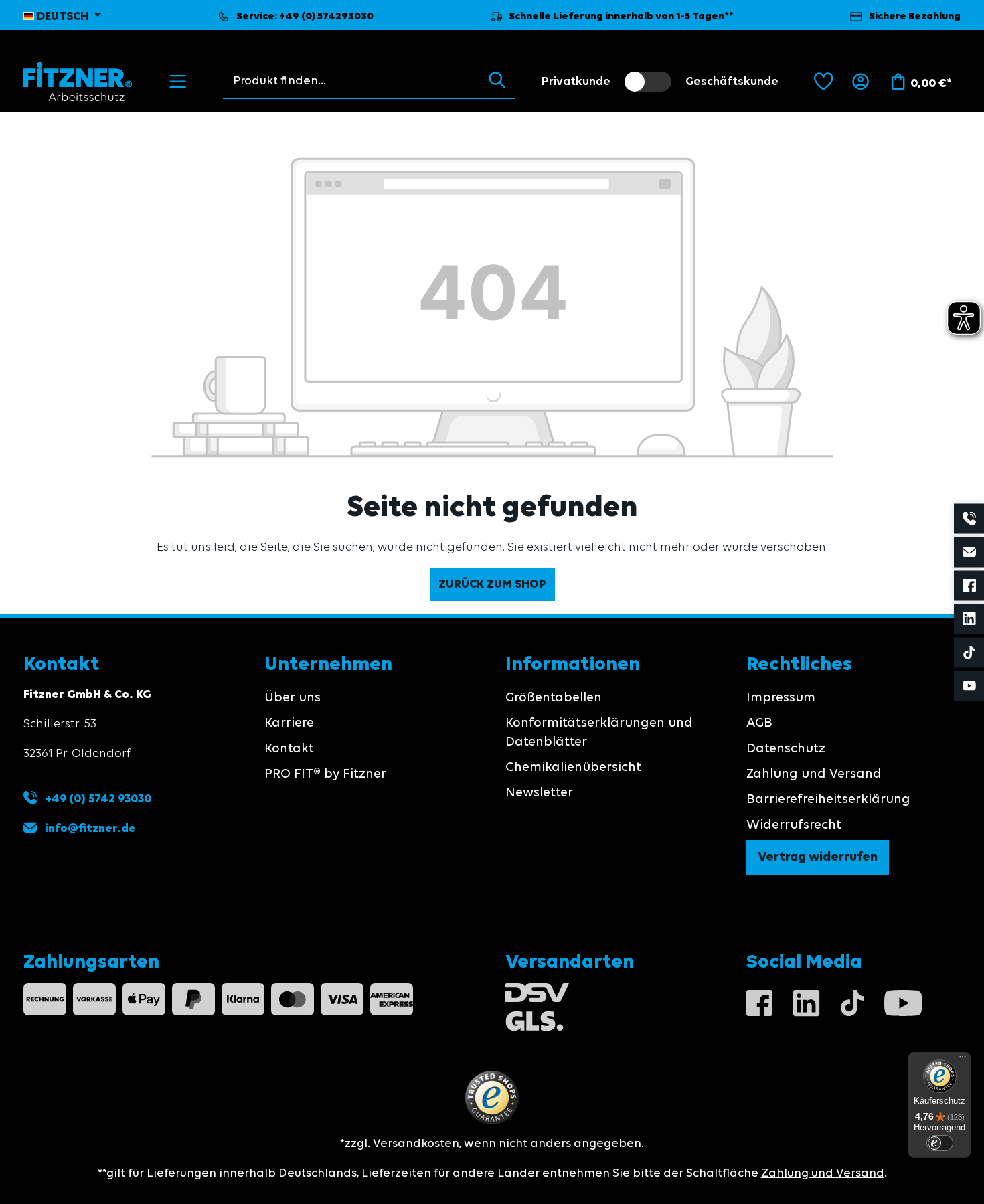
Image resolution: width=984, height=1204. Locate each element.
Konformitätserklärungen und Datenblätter (599, 733)
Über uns (292, 698)
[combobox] (351, 81)
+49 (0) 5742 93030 (96, 799)
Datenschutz (785, 749)
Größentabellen (553, 698)
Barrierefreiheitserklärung (828, 799)
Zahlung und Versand (814, 774)
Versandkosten (416, 1144)
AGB (759, 723)
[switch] (648, 82)
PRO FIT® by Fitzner (325, 774)
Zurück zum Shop (492, 584)
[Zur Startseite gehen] (78, 81)
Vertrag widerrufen (818, 857)
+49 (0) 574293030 (326, 16)
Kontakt (289, 749)
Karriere (289, 723)
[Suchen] (497, 81)
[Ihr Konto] (860, 81)
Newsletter (539, 793)
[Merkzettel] (823, 81)
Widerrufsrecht (793, 825)
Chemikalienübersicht (573, 767)
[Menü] (177, 81)
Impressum (780, 698)
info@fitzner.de (90, 829)
